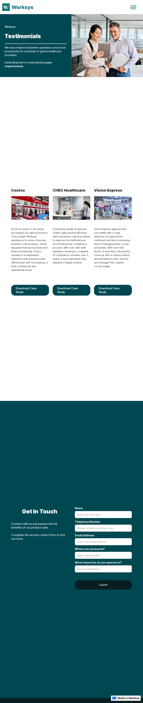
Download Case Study (26, 290)
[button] (133, 7)
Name (79, 508)
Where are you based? (90, 548)
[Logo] (18, 7)
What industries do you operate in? (98, 562)
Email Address (84, 535)
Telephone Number (87, 521)
